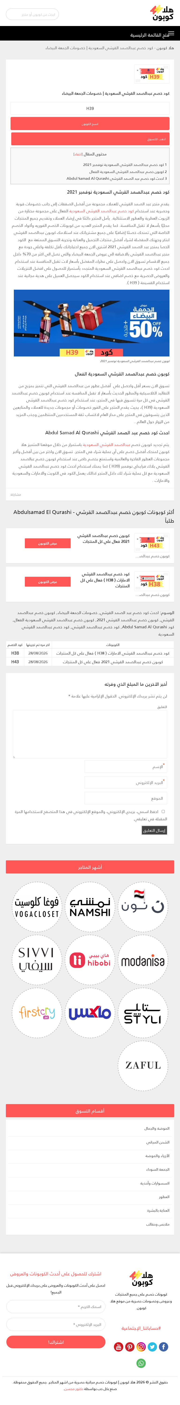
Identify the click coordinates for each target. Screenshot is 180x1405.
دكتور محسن (73, 1388)
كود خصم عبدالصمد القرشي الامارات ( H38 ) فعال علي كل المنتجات (105, 579)
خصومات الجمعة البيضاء (78, 612)
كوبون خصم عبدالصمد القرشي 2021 (127, 619)
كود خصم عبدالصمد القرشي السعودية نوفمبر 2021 (125, 164)
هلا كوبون (165, 47)
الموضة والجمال (157, 1128)
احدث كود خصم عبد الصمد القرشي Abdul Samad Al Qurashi (117, 178)
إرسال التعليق (154, 830)
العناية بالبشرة (158, 1210)
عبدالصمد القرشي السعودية (106, 444)
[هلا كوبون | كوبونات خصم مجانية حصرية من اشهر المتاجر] (162, 12)
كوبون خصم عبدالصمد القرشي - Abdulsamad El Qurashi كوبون (151, 556)
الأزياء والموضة (157, 1155)
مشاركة (16, 494)
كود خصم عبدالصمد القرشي (96, 626)
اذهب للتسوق (157, 139)
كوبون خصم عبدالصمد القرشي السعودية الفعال (128, 171)
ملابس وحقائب (157, 1224)
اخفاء (78, 153)
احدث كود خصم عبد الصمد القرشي (129, 612)
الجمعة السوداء (157, 1169)
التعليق (162, 707)
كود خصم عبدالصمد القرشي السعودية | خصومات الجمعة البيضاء (115, 93)
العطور (164, 1196)
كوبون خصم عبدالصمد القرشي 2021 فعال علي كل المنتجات (104, 538)
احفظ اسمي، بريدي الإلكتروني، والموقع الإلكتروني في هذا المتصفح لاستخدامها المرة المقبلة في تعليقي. (91, 815)
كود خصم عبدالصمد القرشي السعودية (102, 210)
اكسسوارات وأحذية (154, 1183)
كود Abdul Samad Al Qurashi (148, 626)
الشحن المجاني (157, 1142)
